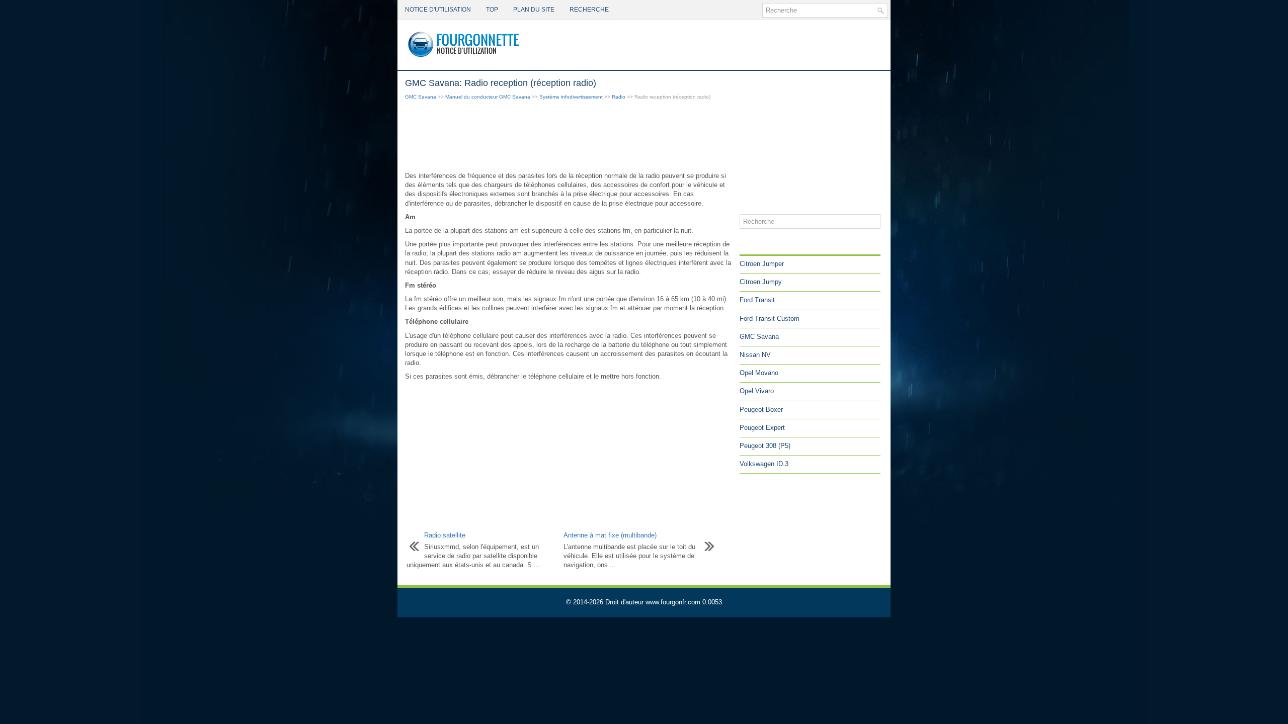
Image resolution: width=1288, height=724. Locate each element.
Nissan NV (755, 354)
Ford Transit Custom (769, 318)
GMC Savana (420, 97)
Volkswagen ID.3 (764, 464)
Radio (618, 97)
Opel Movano (759, 373)
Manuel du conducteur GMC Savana (487, 97)
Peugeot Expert (762, 427)
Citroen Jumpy (761, 282)
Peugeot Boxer (761, 409)
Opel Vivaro (757, 391)
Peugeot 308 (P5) (765, 445)
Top (492, 9)
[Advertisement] (568, 137)
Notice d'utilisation (438, 9)
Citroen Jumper (762, 263)
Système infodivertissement (571, 97)
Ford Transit (757, 300)
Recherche (589, 9)
